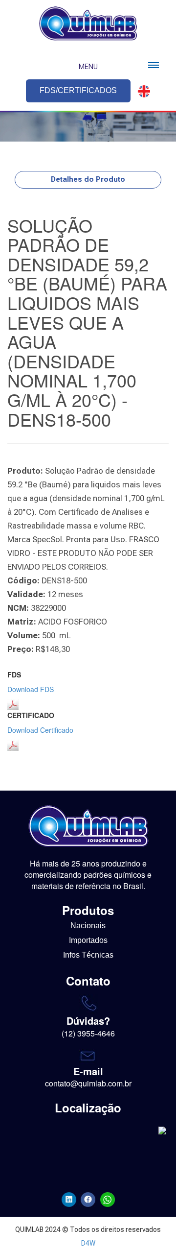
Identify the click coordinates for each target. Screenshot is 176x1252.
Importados (88, 940)
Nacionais (88, 925)
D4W (88, 1243)
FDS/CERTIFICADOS (78, 90)
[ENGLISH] (141, 91)
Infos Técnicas (88, 955)
